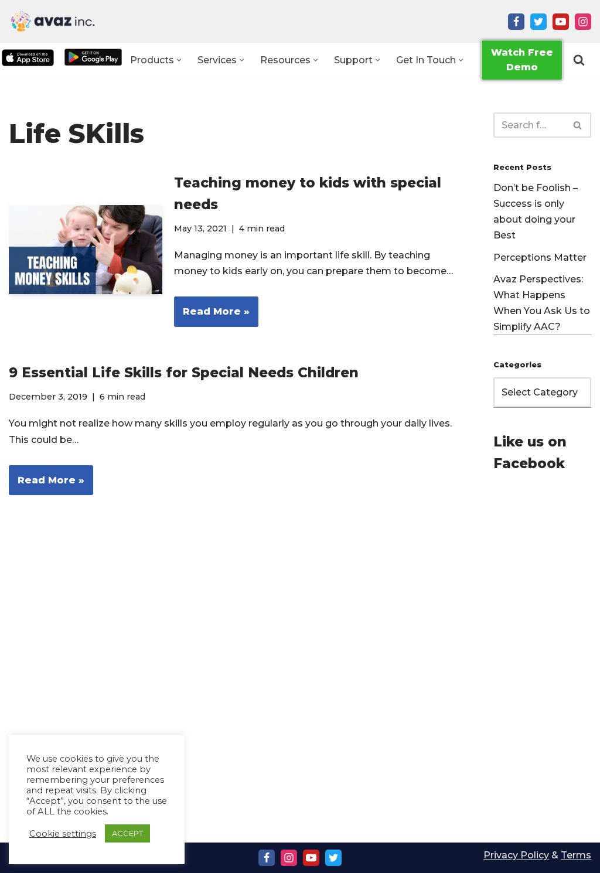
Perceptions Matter (540, 257)
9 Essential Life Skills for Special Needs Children (184, 372)
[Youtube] (561, 21)
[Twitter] (538, 21)
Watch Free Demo (522, 60)
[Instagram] (583, 21)
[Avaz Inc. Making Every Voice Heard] (53, 21)
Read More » (212, 316)
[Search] (579, 60)
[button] (179, 60)
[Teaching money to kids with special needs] (85, 250)
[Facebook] (516, 21)
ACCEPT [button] (127, 833)
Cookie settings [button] (62, 833)
